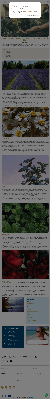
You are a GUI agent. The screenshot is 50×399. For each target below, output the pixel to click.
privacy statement (28, 11)
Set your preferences (17, 14)
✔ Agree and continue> (32, 15)
